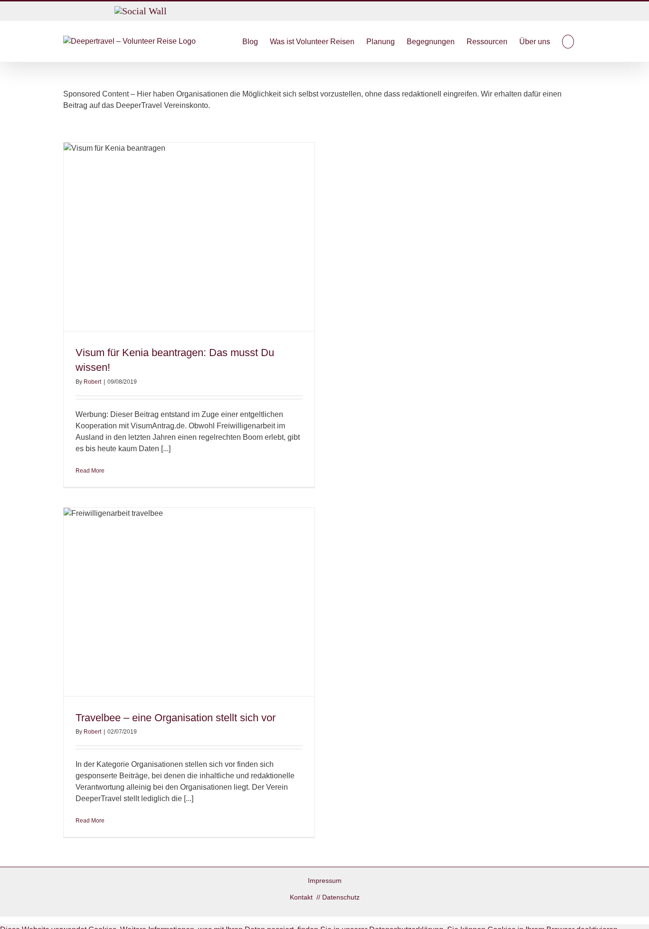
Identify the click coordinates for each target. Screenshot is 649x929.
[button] (568, 41)
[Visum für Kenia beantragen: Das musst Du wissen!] (189, 237)
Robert (92, 381)
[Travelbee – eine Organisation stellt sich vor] (189, 602)
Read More (90, 470)
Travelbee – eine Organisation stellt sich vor (176, 718)
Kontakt (302, 897)
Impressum (325, 880)
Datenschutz (341, 897)
